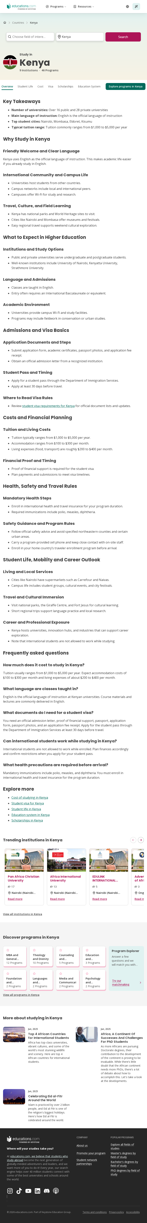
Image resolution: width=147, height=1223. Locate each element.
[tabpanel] (73, 461)
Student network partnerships (87, 1161)
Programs (56, 6)
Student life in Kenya (26, 809)
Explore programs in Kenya (125, 86)
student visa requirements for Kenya (48, 406)
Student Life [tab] (25, 86)
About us (82, 1145)
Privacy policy (116, 1212)
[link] (34, 23)
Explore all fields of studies (122, 1146)
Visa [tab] (50, 86)
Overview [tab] (7, 86)
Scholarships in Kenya (27, 820)
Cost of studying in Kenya (29, 797)
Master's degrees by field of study (123, 1155)
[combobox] (29, 36)
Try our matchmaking (120, 982)
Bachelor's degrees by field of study (124, 1163)
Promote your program (91, 1153)
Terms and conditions (94, 1212)
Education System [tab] (89, 86)
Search (123, 37)
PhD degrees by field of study (125, 1172)
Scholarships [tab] (65, 86)
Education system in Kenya (30, 815)
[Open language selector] (127, 6)
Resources (84, 6)
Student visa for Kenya (27, 803)
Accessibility (133, 1212)
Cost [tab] (40, 86)
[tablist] (73, 86)
